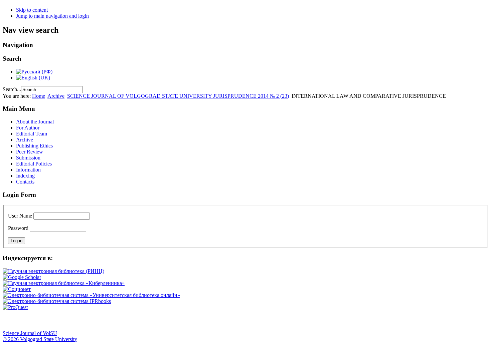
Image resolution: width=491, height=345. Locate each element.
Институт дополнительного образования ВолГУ (211, 320)
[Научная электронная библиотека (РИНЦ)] (53, 271)
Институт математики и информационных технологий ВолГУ (61, 320)
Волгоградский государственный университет (11, 320)
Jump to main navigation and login (52, 16)
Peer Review (29, 151)
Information (28, 169)
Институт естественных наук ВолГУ (111, 320)
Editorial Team (31, 133)
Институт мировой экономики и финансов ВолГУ (144, 320)
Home (38, 96)
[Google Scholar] (22, 277)
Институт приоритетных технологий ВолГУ (94, 320)
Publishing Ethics (34, 145)
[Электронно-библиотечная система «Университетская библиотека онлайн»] (91, 295)
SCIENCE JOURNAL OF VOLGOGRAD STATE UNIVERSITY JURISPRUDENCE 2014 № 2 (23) (178, 96)
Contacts (25, 182)
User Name (20, 216)
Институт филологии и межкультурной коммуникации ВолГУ (161, 320)
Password (18, 228)
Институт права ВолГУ (178, 320)
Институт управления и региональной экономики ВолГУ (128, 320)
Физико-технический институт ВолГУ (77, 320)
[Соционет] (17, 289)
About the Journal (35, 121)
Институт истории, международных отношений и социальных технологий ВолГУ (194, 320)
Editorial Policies (34, 163)
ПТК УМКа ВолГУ (44, 320)
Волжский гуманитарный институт (27, 320)
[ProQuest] (15, 307)
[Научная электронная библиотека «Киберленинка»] (64, 283)
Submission (28, 157)
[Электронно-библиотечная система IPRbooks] (57, 301)
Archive (55, 96)
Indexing (25, 176)
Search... (12, 89)
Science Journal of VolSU (30, 333)
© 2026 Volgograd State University (40, 339)
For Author (27, 127)
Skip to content (32, 10)
